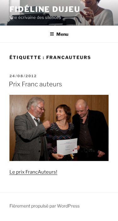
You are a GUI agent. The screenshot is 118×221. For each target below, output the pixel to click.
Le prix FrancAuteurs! (33, 172)
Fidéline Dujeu (44, 9)
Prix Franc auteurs (35, 84)
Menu (62, 34)
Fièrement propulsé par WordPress (44, 205)
